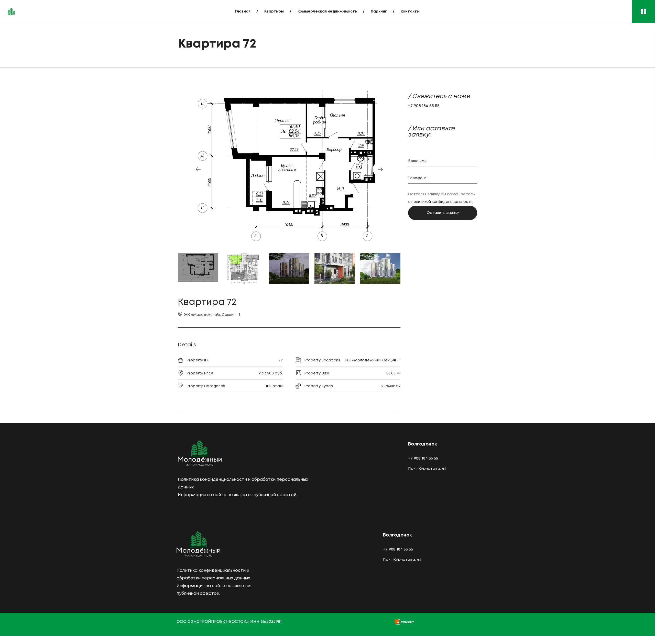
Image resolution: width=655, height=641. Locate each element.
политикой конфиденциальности (442, 201)
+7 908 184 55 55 (424, 106)
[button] (198, 169)
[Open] (643, 11)
